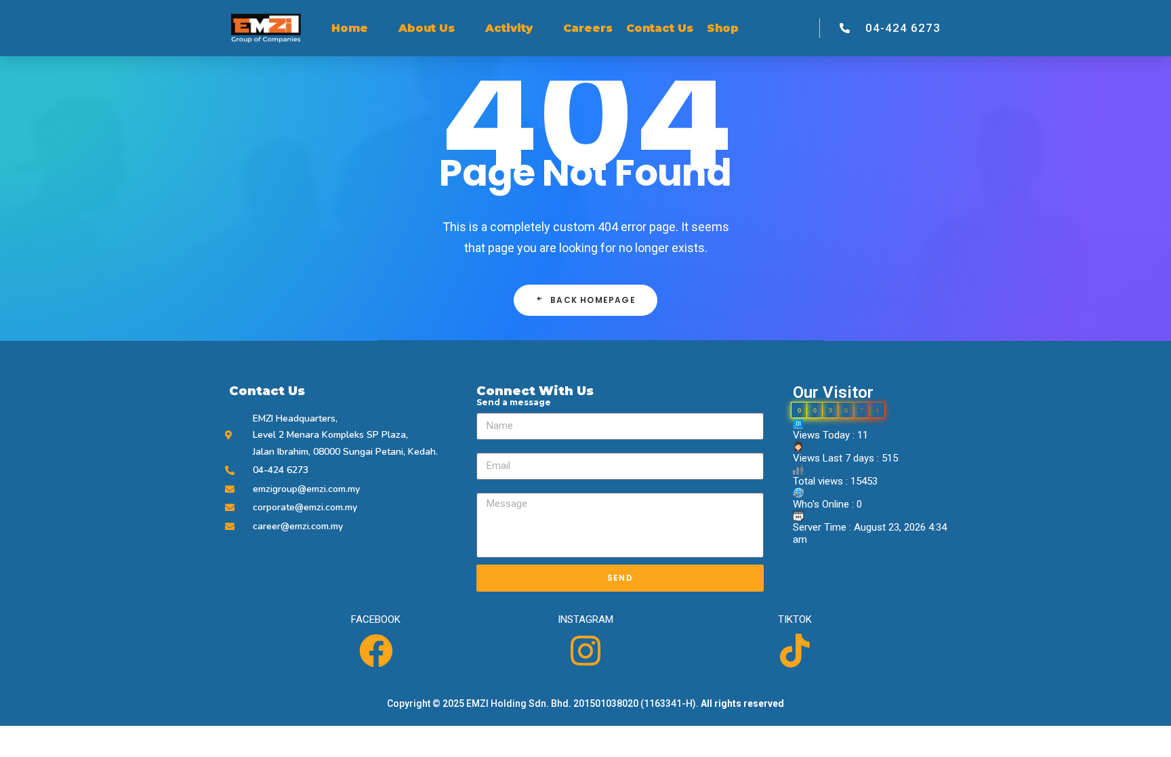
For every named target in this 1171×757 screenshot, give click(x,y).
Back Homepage (593, 300)
